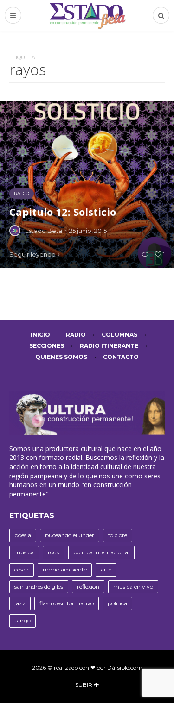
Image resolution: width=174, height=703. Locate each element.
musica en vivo (133, 586)
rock (53, 552)
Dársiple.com (124, 667)
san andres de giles (38, 586)
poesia (22, 535)
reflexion (88, 586)
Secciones (46, 345)
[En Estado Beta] (87, 15)
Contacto (121, 356)
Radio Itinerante (109, 345)
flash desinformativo (66, 603)
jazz (20, 603)
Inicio (40, 334)
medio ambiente (65, 569)
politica (117, 603)
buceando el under (69, 535)
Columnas (119, 334)
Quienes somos (61, 356)
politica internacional (101, 552)
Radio (76, 334)
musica (24, 552)
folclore (117, 535)
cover (21, 569)
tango (22, 620)
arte (106, 569)
